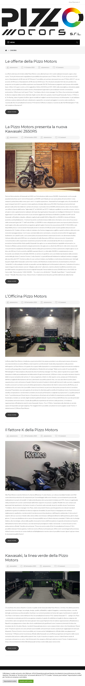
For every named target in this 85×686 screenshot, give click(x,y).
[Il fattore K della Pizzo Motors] (42, 465)
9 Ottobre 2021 (29, 67)
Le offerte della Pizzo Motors (31, 61)
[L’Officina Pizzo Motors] (42, 332)
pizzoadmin (13, 566)
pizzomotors (14, 67)
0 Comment (60, 67)
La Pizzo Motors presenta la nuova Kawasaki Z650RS (36, 129)
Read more (12, 112)
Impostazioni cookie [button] (10, 681)
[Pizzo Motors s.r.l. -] (42, 22)
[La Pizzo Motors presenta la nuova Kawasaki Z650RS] (42, 167)
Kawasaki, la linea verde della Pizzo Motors (36, 557)
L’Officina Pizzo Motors (26, 296)
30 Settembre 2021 (30, 137)
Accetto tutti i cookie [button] (26, 681)
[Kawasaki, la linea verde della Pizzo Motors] (42, 587)
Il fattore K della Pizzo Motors (31, 430)
